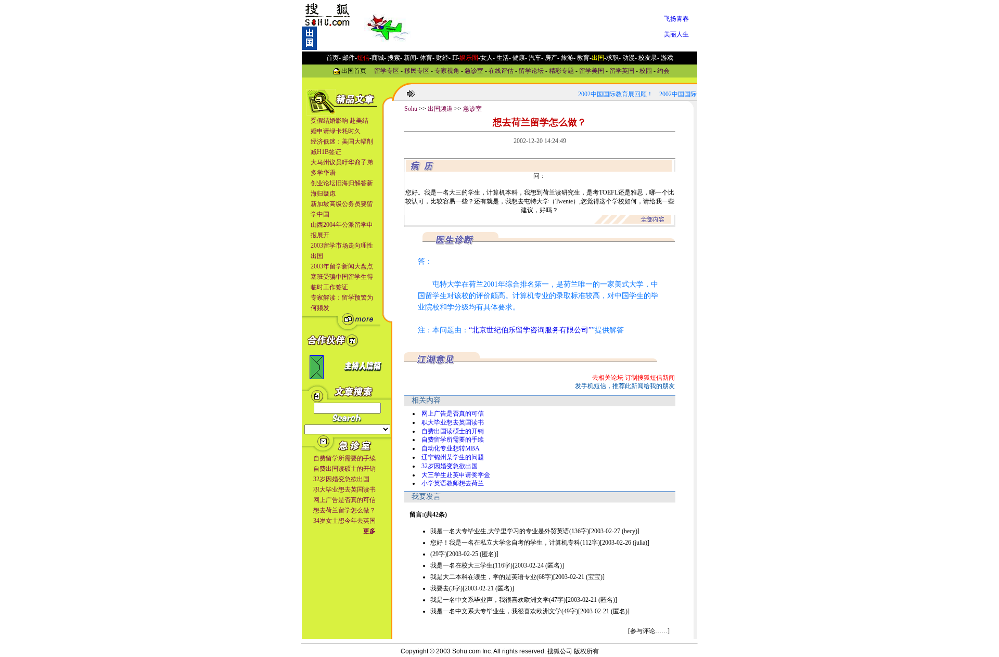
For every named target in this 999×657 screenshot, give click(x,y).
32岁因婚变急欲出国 (341, 479)
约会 (663, 70)
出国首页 (353, 70)
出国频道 (440, 108)
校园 (645, 70)
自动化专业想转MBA (450, 448)
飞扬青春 (676, 18)
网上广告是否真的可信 (344, 500)
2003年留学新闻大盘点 (342, 266)
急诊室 (474, 70)
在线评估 (501, 70)
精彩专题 (561, 70)
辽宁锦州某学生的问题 (452, 457)
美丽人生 (676, 34)
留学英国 (621, 70)
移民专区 (416, 70)
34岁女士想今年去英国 (344, 520)
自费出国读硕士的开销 (344, 468)
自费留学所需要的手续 (344, 458)
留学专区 (386, 70)
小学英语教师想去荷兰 (452, 483)
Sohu (410, 108)
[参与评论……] (649, 631)
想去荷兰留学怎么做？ (344, 510)
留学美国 (591, 70)
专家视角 (446, 70)
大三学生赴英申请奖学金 (455, 475)
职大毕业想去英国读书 (344, 489)
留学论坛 (531, 70)
